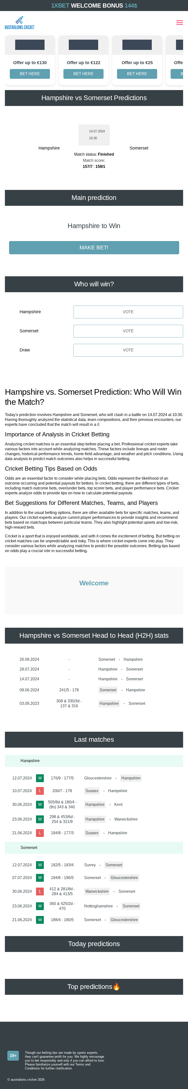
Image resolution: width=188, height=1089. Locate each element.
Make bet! (94, 247)
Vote (128, 312)
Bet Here (30, 74)
